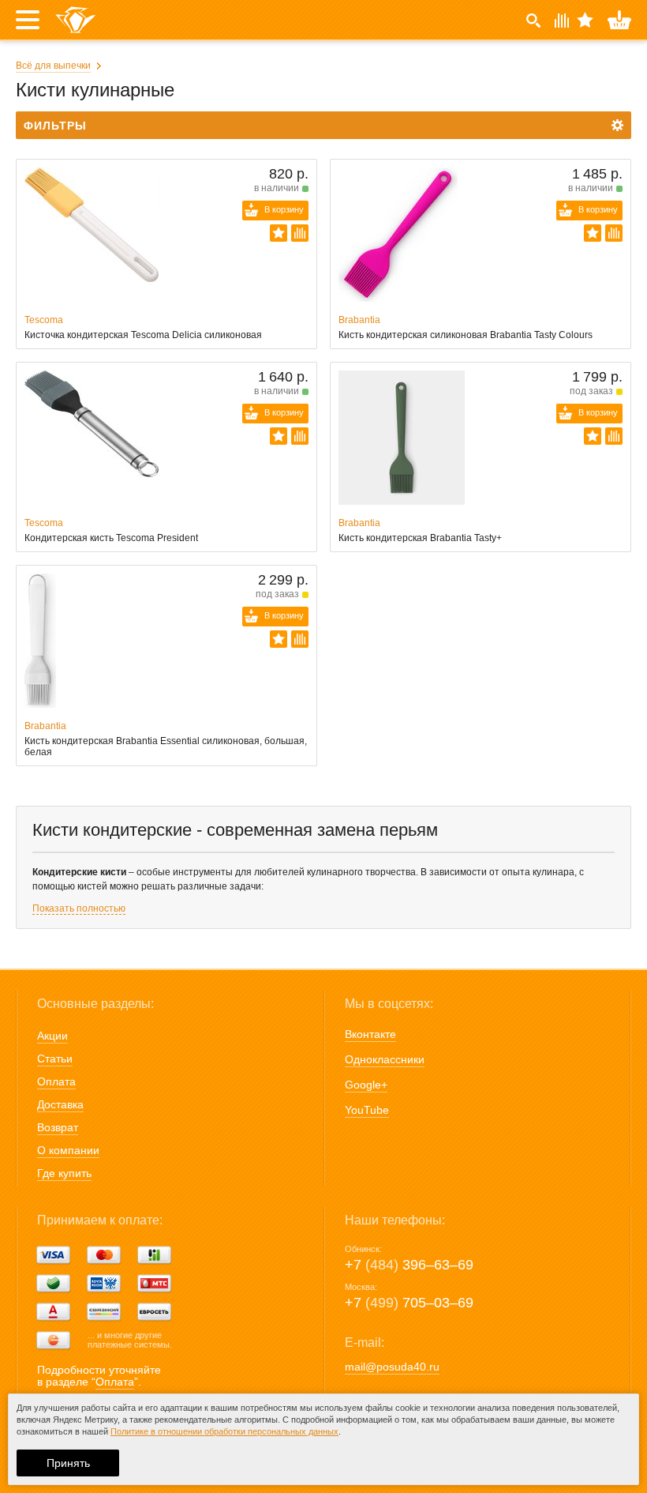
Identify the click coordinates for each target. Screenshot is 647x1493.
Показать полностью (78, 908)
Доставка (60, 1104)
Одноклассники (384, 1059)
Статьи (55, 1058)
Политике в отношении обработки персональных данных (224, 1431)
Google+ (366, 1084)
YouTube (367, 1110)
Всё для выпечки (53, 65)
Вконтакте (370, 1034)
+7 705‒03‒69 (409, 1303)
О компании (68, 1150)
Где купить (64, 1173)
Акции (52, 1035)
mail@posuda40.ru (392, 1366)
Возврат (57, 1127)
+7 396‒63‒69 (409, 1265)
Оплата (56, 1081)
